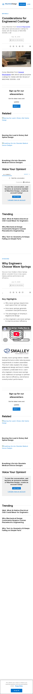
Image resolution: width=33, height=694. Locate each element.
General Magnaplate (23, 27)
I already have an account (16, 200)
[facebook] (10, 46)
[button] (3, 4)
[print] (30, 46)
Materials (5, 13)
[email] (22, 46)
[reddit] (19, 46)
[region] (16, 178)
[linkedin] (13, 46)
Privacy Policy (19, 686)
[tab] (7, 174)
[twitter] (16, 46)
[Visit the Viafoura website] (26, 182)
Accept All (16, 690)
